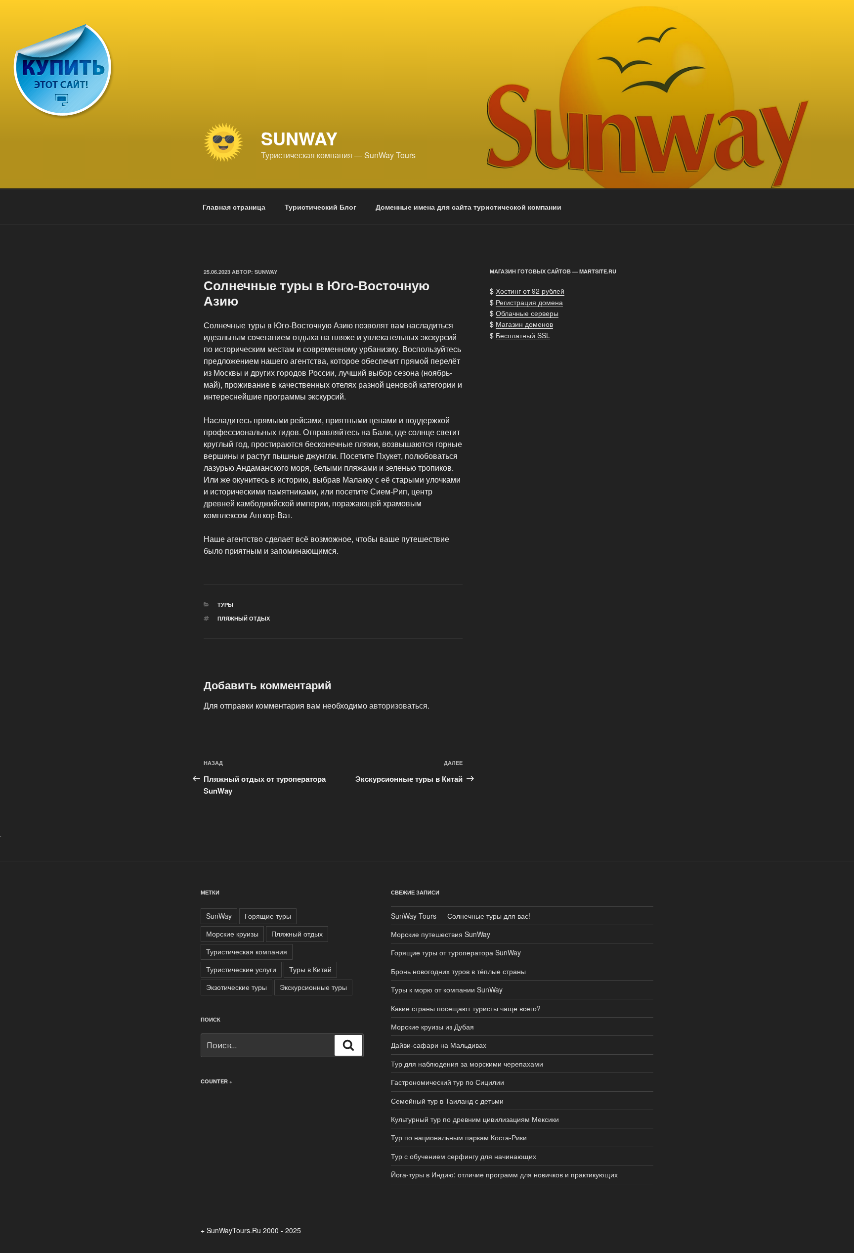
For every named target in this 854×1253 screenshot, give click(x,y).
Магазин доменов (524, 324)
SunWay (299, 138)
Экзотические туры (236, 987)
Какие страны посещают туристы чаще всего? (466, 1008)
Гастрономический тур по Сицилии (447, 1082)
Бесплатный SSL (523, 335)
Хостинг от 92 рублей (530, 291)
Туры (225, 604)
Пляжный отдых (243, 618)
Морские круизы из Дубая (432, 1026)
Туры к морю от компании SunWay (447, 989)
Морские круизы (232, 934)
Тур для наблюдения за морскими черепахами (467, 1064)
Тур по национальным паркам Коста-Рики (459, 1137)
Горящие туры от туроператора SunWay (456, 952)
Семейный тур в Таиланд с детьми (447, 1101)
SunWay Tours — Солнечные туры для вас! (460, 916)
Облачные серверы (527, 313)
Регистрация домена (529, 302)
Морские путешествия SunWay (440, 934)
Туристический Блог (320, 207)
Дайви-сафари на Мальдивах (438, 1045)
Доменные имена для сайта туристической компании (468, 207)
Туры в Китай (310, 969)
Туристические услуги (241, 969)
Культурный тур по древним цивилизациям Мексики (475, 1119)
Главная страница (234, 207)
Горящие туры (268, 916)
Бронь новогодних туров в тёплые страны (458, 971)
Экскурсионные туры (313, 987)
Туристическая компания (246, 951)
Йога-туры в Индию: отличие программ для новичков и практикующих (504, 1174)
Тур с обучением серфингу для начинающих (463, 1156)
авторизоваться (398, 705)
